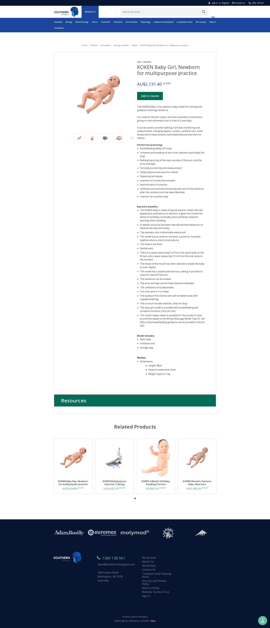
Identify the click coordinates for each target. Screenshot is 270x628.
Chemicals (105, 22)
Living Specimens (184, 22)
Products (90, 11)
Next (132, 138)
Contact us (240, 3)
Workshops (149, 565)
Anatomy (58, 22)
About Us (147, 561)
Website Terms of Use (155, 592)
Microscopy (201, 22)
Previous (65, 138)
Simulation (59, 28)
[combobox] (164, 12)
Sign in (215, 3)
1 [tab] (135, 498)
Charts (95, 22)
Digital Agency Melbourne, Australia (132, 620)
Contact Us (149, 569)
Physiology (145, 22)
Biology (69, 22)
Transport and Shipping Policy (156, 575)
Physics (212, 22)
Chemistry (117, 22)
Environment (131, 22)
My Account (149, 557)
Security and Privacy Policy (154, 582)
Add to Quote (150, 96)
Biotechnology (82, 22)
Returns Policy (150, 588)
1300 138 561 (258, 3)
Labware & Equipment (164, 22)
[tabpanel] (73, 466)
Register (225, 3)
